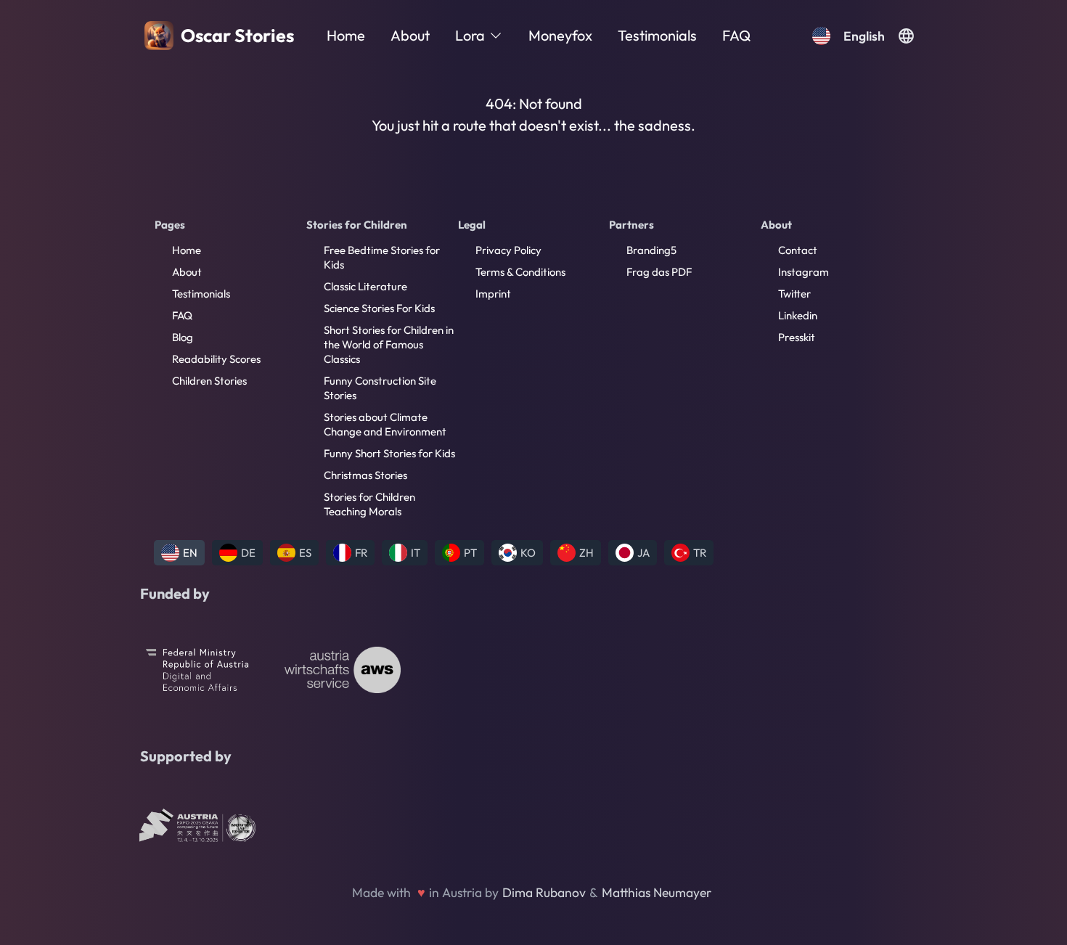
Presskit (796, 337)
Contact (797, 250)
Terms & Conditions (520, 272)
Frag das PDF (659, 272)
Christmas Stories (365, 475)
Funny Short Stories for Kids (389, 453)
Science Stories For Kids (379, 308)
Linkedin (797, 315)
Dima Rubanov (544, 892)
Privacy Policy (508, 250)
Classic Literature (365, 286)
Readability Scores (216, 359)
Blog (182, 337)
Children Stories (209, 381)
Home (346, 35)
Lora (470, 35)
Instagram (803, 272)
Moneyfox (560, 35)
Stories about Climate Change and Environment (385, 424)
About (410, 35)
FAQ (736, 35)
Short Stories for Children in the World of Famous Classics (389, 344)
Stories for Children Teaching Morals (369, 504)
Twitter (794, 293)
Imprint (493, 293)
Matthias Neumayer (656, 892)
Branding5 (651, 250)
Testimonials (657, 35)
